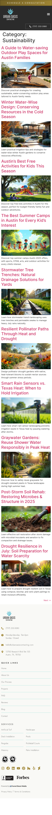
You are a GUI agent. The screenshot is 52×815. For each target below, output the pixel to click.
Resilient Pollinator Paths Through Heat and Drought (25, 333)
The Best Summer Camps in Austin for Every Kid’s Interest (25, 220)
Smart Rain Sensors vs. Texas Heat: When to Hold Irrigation (23, 388)
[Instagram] (3, 768)
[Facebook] (8, 768)
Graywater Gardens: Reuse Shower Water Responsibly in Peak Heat (25, 442)
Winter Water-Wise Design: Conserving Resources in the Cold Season (22, 109)
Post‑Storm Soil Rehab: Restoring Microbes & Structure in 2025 (23, 496)
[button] (48, 14)
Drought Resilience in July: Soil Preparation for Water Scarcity (24, 551)
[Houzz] (28, 768)
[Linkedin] (13, 768)
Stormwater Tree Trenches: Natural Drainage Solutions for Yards (22, 277)
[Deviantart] (39, 768)
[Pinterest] (23, 768)
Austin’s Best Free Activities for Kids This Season (22, 166)
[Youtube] (18, 768)
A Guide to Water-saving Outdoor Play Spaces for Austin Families (24, 52)
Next (47, 600)
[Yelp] (34, 768)
